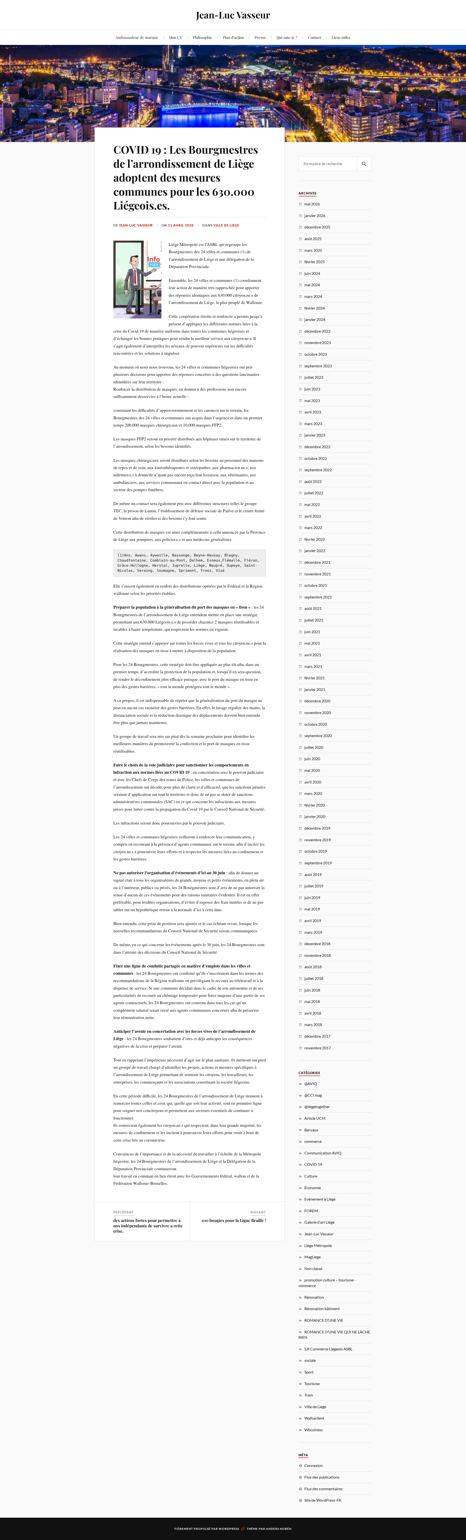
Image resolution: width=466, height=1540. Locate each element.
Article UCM (314, 1118)
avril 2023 (312, 412)
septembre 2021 (318, 597)
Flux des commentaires (323, 1488)
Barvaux (311, 1130)
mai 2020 (312, 770)
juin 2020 (312, 758)
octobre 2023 (315, 354)
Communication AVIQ (322, 1153)
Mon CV (175, 37)
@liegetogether (317, 1106)
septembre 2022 (318, 469)
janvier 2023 (314, 435)
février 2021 (314, 677)
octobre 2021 (315, 585)
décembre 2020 (317, 700)
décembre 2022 (317, 446)
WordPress (229, 1529)
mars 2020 (313, 793)
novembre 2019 (317, 839)
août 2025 (313, 238)
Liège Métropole (318, 1245)
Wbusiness (313, 1429)
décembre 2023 (317, 331)
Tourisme (312, 1383)
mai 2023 (312, 400)
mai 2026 (312, 204)
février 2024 (314, 308)
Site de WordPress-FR (322, 1500)
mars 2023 (313, 423)
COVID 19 (313, 1164)
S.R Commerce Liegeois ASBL (328, 1348)
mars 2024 (313, 296)
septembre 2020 (318, 735)
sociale (310, 1360)
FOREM (311, 1210)
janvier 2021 (314, 689)
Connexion (313, 1465)
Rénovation (314, 1297)
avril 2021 (312, 654)
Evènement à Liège (319, 1199)
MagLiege (312, 1256)
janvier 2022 (314, 550)
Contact (314, 37)
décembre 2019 (317, 828)
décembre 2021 (317, 562)
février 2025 (314, 261)
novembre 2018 (317, 955)
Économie (312, 1187)
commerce (313, 1141)
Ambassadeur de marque (137, 37)
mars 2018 (313, 1024)
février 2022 (314, 539)
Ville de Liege (226, 225)
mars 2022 (313, 527)
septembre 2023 (318, 365)
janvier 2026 (314, 215)
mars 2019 (313, 932)
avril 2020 (312, 782)
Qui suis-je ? (286, 37)
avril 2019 (312, 920)
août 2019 (313, 874)
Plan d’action (233, 37)
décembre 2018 (317, 943)
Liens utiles (341, 37)
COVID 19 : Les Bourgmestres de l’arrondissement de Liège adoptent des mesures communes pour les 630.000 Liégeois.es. (185, 177)
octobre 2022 (315, 458)
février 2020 (314, 805)
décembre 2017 (317, 1036)
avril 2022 (312, 516)
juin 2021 (312, 631)
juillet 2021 (313, 620)
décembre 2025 (317, 227)
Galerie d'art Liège (319, 1222)
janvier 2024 (314, 319)
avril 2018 (312, 1013)
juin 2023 (312, 389)
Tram (308, 1395)
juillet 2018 (313, 978)
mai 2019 (312, 909)
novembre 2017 (317, 1047)
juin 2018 (312, 990)
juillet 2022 (313, 492)
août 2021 (313, 608)
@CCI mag (313, 1095)
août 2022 (313, 481)
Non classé (313, 1268)
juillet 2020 (313, 747)
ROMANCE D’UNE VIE (323, 1320)
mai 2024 (312, 284)
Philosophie (202, 37)
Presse (260, 37)
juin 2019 (312, 897)
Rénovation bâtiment (322, 1308)
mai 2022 (312, 504)
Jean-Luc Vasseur (233, 14)
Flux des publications (322, 1477)
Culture (310, 1176)
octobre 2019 (315, 851)
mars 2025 (313, 250)
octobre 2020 (315, 724)
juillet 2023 (313, 377)
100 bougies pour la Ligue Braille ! (233, 1220)
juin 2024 (312, 273)
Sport (309, 1372)
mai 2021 (312, 643)
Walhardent (314, 1418)
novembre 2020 (317, 712)
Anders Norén (278, 1529)
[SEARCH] (364, 164)
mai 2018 (312, 1001)
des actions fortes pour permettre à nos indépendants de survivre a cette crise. (148, 1226)
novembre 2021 (317, 574)
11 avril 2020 (181, 225)
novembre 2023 (317, 342)
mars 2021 (313, 666)
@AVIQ (310, 1083)
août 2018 (313, 966)
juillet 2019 (313, 886)
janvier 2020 (314, 816)
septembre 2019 (318, 862)
